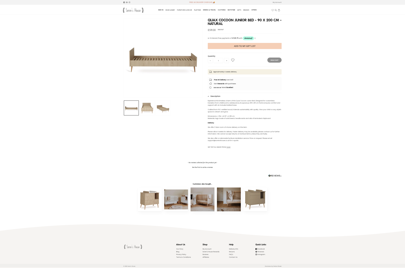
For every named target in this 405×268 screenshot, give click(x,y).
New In (160, 10)
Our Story (179, 249)
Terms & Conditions (183, 257)
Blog (177, 252)
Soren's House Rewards (211, 252)
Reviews (205, 254)
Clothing (222, 10)
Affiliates (206, 257)
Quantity (211, 56)
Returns (232, 252)
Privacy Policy (181, 254)
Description (215, 96)
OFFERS (254, 10)
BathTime (231, 10)
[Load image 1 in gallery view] (131, 108)
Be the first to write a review (202, 167)
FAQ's (231, 254)
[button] (275, 10)
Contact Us (233, 257)
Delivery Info (233, 249)
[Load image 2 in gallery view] (147, 108)
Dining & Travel (209, 10)
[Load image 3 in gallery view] (163, 108)
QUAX (228, 147)
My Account (207, 249)
